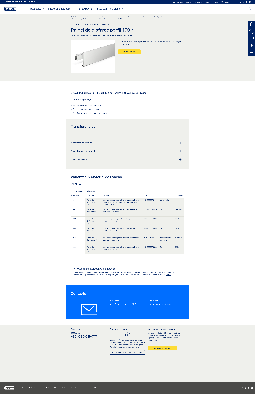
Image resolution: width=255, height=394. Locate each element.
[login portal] (251, 52)
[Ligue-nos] (251, 31)
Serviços (115, 9)
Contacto (75, 329)
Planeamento (85, 9)
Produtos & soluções (59, 9)
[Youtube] (250, 2)
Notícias (188, 2)
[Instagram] (244, 2)
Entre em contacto (118, 329)
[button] (225, 2)
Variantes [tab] (76, 184)
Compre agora (129, 52)
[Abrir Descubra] (43, 9)
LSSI (94, 388)
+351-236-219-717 (123, 304)
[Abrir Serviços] (122, 9)
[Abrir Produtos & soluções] (72, 9)
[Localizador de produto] (251, 24)
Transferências (104, 93)
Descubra (35, 9)
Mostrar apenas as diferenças (84, 191)
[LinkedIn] (241, 2)
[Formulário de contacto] (251, 38)
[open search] (250, 9)
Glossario (89, 388)
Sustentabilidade (178, 2)
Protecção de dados (64, 388)
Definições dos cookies (78, 388)
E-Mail (168, 275)
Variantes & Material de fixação (130, 93)
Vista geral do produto (82, 93)
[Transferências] (251, 45)
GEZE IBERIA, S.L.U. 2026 (24, 388)
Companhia (198, 2)
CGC (54, 388)
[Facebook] (246, 2)
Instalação (101, 9)
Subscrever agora (162, 348)
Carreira (207, 2)
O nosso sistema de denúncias (43, 388)
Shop (216, 2)
